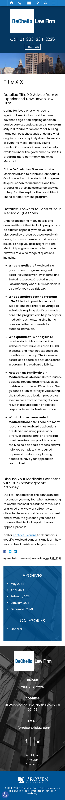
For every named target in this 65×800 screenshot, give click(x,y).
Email (29, 3)
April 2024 (17, 590)
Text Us (32, 46)
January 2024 (20, 603)
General (16, 629)
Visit (37, 3)
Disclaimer (32, 755)
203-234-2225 (40, 39)
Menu (54, 3)
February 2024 (21, 596)
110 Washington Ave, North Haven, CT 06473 (32, 707)
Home (11, 3)
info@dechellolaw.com (32, 727)
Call (20, 3)
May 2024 (17, 584)
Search (45, 3)
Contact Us (32, 764)
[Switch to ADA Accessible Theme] (5, 794)
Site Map (32, 759)
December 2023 (22, 609)
